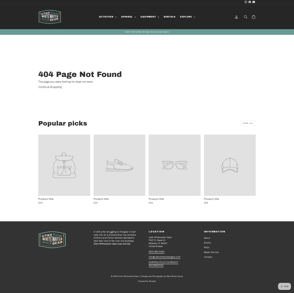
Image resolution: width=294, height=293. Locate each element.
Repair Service (211, 252)
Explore (186, 17)
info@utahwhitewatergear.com (165, 256)
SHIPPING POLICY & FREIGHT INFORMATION (163, 264)
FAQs (206, 247)
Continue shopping (50, 87)
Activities (106, 17)
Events (207, 242)
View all (248, 123)
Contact (208, 257)
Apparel (127, 17)
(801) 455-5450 (156, 251)
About (207, 238)
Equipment (149, 17)
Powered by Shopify (147, 281)
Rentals (169, 17)
